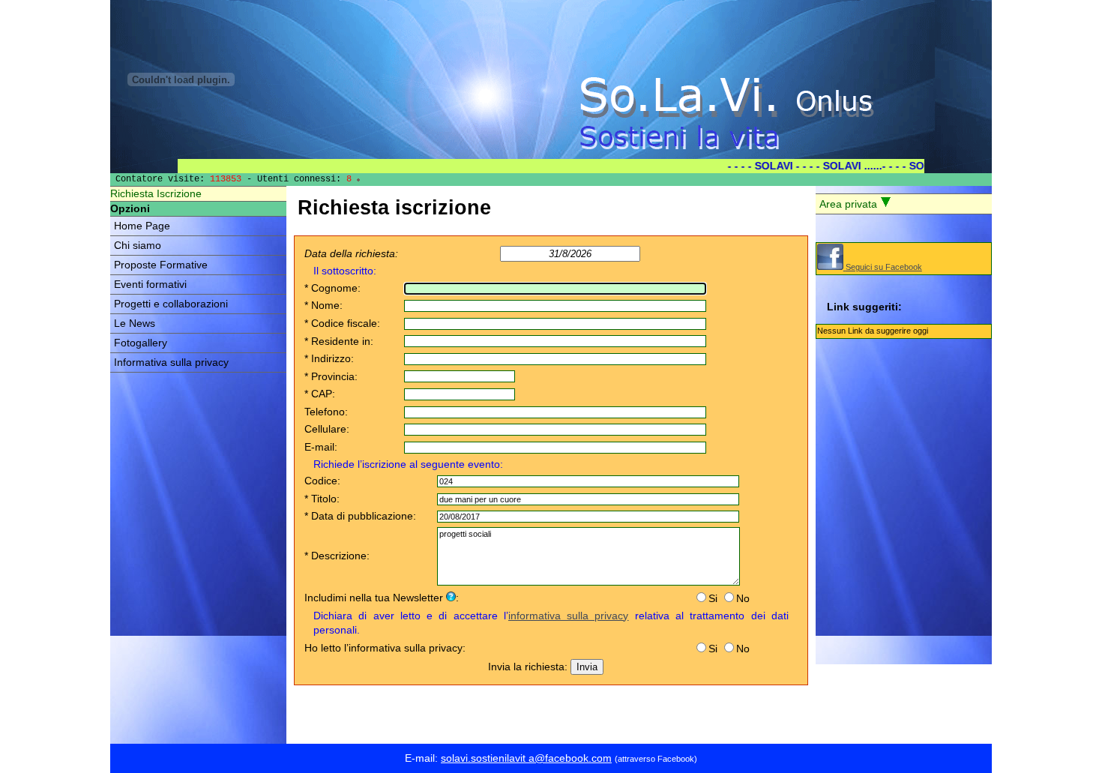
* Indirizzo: (329, 358)
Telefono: (326, 412)
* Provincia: (331, 376)
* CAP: (319, 394)
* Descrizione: (337, 556)
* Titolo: (322, 499)
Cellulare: (326, 429)
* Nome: (323, 305)
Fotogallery (140, 343)
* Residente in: (338, 341)
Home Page (142, 226)
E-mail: (320, 447)
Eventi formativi (150, 284)
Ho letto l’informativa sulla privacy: (385, 648)
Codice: (322, 481)
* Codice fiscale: (342, 323)
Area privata (849, 204)
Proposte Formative (161, 265)
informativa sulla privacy (568, 616)
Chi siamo (137, 245)
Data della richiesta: (351, 253)
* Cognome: (332, 288)
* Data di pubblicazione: (360, 516)
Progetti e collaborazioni (171, 304)
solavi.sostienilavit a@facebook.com (526, 758)
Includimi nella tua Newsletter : (381, 598)
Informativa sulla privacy (171, 362)
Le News (134, 323)
